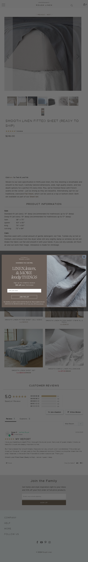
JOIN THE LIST (24, 297)
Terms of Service (40, 303)
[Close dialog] (84, 256)
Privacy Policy (31, 303)
